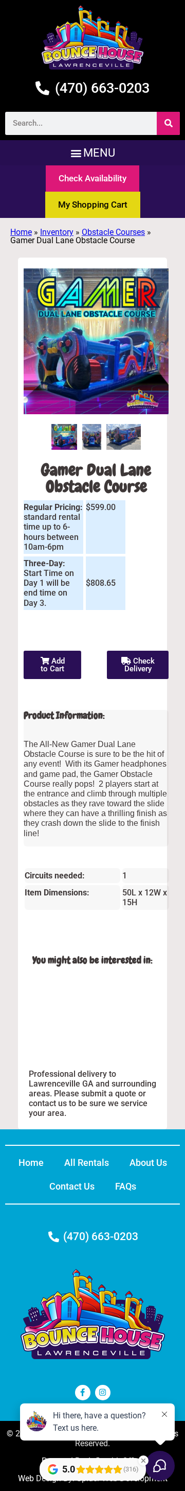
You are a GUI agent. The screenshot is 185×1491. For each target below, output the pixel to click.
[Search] (168, 123)
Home (21, 232)
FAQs (125, 1186)
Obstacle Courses (113, 232)
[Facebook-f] (82, 1392)
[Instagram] (102, 1392)
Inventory (56, 232)
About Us (148, 1162)
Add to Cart (53, 664)
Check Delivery (139, 664)
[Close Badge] (143, 1460)
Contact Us (72, 1186)
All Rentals (86, 1162)
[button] (92, 152)
